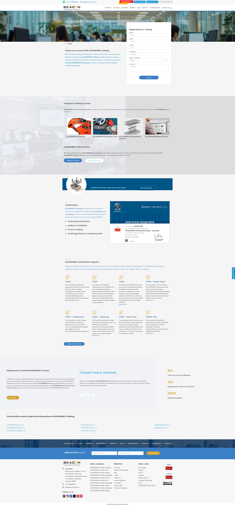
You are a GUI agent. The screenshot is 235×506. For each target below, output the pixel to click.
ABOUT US (145, 8)
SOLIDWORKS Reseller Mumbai (100, 472)
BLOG (138, 8)
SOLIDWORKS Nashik (87, 430)
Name (131, 32)
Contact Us (117, 478)
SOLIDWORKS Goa (160, 428)
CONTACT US (165, 8)
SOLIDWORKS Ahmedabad (15, 428)
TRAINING (132, 8)
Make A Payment (139, 2)
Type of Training (134, 58)
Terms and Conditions (120, 488)
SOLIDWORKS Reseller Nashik (99, 485)
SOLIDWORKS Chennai (88, 428)
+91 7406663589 (70, 484)
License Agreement (120, 480)
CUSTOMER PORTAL (155, 8)
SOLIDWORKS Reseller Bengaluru (100, 467)
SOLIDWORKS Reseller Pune (99, 470)
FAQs (140, 483)
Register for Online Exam (74, 344)
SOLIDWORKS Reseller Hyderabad (101, 488)
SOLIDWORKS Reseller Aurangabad (101, 483)
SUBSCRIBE (153, 453)
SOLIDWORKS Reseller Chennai (100, 478)
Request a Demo (143, 478)
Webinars (141, 475)
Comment (132, 64)
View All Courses (94, 160)
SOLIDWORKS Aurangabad (15, 430)
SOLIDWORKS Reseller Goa (99, 480)
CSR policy (117, 483)
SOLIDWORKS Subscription (147, 485)
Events (140, 472)
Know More (12, 397)
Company (132, 51)
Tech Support (142, 467)
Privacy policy (118, 485)
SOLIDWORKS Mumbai (161, 425)
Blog (115, 472)
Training (140, 470)
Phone (131, 45)
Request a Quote (152, 2)
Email (131, 39)
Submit (149, 77)
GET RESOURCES (146, 188)
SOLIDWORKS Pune (87, 425)
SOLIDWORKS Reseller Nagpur (99, 490)
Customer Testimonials (145, 480)
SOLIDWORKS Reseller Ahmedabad (101, 475)
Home (65, 43)
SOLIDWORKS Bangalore (14, 425)
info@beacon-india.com (89, 2)
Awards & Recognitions (121, 470)
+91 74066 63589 (73, 2)
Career (116, 475)
